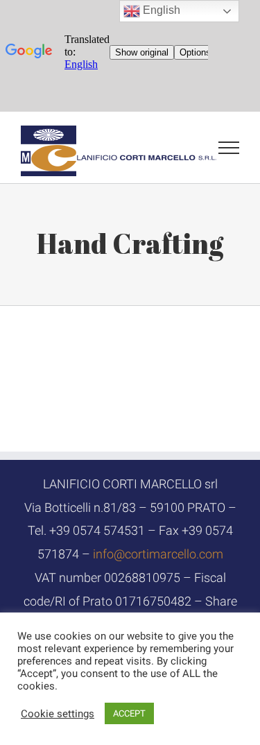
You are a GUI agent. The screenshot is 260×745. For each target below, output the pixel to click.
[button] (57, 714)
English (160, 10)
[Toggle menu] (229, 148)
